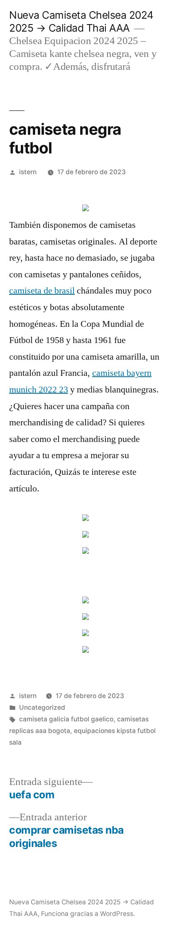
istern (28, 172)
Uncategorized (42, 707)
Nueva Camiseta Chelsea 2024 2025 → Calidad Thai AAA (81, 21)
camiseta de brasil (42, 290)
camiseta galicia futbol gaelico (66, 719)
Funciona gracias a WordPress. (88, 914)
